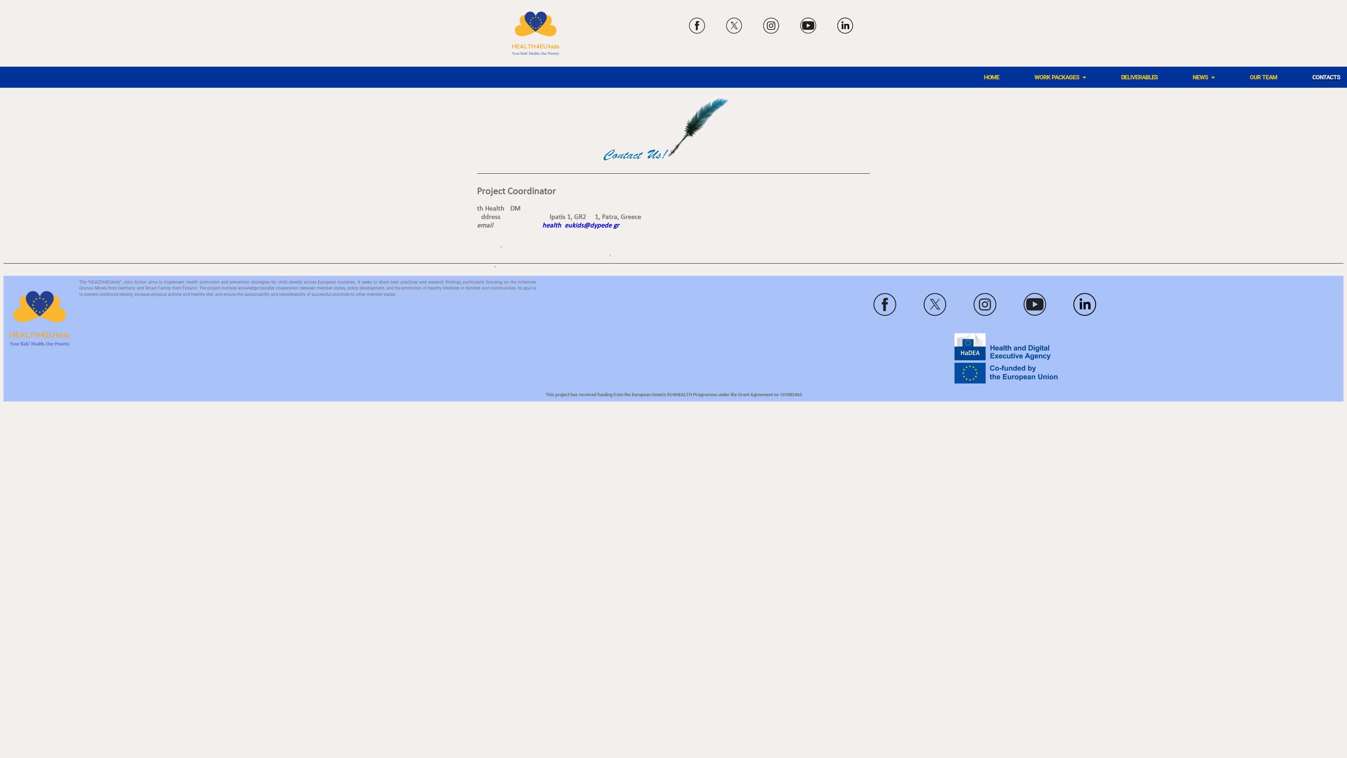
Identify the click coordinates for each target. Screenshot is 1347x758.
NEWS (1200, 77)
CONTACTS (1326, 77)
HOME (992, 77)
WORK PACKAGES (1056, 77)
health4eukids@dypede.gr (580, 225)
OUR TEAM (1263, 77)
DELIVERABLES (1139, 77)
